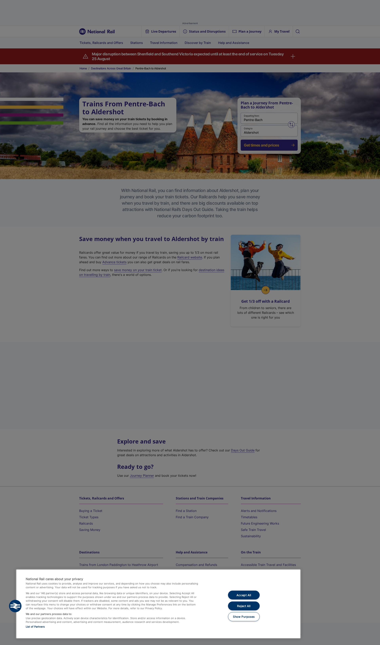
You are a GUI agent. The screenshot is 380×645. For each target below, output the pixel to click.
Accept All (244, 595)
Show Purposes (244, 616)
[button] (15, 606)
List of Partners (35, 626)
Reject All (243, 606)
